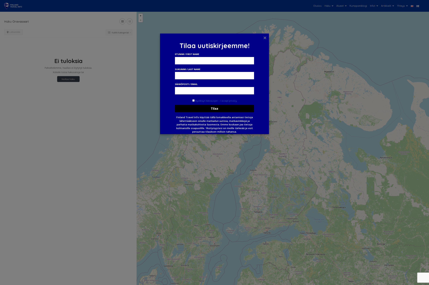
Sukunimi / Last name (187, 69)
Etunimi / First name (187, 54)
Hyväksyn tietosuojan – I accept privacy (216, 100)
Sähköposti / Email (186, 84)
